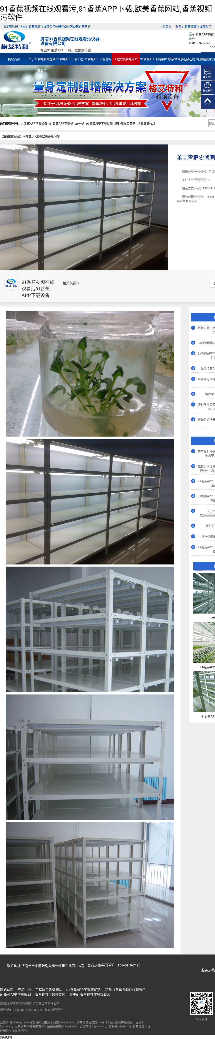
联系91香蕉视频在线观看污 (193, 26)
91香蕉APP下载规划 (15, 994)
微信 (208, 87)
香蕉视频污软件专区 (50, 994)
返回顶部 (208, 102)
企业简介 (165, 26)
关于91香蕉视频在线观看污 (42, 60)
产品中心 (24, 989)
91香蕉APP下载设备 (97, 59)
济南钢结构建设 (10, 1016)
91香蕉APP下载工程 (69, 59)
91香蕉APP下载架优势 (153, 60)
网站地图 (6, 1037)
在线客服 (208, 73)
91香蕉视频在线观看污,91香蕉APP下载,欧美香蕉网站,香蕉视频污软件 (106, 12)
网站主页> (29, 136)
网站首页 (14, 59)
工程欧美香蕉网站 (126, 59)
